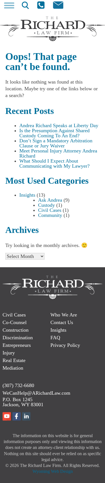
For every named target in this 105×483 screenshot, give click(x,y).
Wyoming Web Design (52, 471)
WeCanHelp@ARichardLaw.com (36, 393)
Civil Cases (49, 210)
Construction (16, 330)
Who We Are (63, 315)
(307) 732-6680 (18, 385)
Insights (27, 195)
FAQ (55, 337)
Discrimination (18, 337)
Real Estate (14, 360)
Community (50, 215)
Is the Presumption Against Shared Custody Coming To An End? (54, 133)
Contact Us (61, 322)
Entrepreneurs (17, 345)
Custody (46, 205)
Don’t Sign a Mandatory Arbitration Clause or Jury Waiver (55, 143)
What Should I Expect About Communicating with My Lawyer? (54, 163)
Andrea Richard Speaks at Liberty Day (58, 125)
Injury (9, 353)
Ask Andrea (50, 200)
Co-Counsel (15, 322)
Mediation (13, 368)
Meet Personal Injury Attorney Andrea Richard (58, 153)
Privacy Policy (65, 345)
